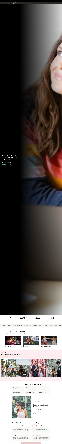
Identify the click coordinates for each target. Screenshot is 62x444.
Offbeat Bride (39, 403)
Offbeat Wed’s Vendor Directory (24, 430)
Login (7, 1)
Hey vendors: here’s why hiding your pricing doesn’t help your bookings (12, 346)
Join (1, 1)
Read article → (6, 347)
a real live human (23, 437)
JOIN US (4, 164)
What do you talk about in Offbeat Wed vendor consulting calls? (30, 346)
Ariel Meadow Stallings (9, 162)
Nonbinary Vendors (15, 358)
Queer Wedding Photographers (4, 358)
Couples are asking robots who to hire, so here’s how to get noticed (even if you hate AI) (48, 346)
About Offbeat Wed (9, 164)
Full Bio (34, 413)
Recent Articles (22, 331)
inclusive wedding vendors (24, 333)
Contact (5, 1)
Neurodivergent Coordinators (10, 358)
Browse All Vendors (20, 358)
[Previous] (2, 369)
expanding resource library (42, 429)
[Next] (59, 369)
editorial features (40, 436)
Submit (3, 1)
